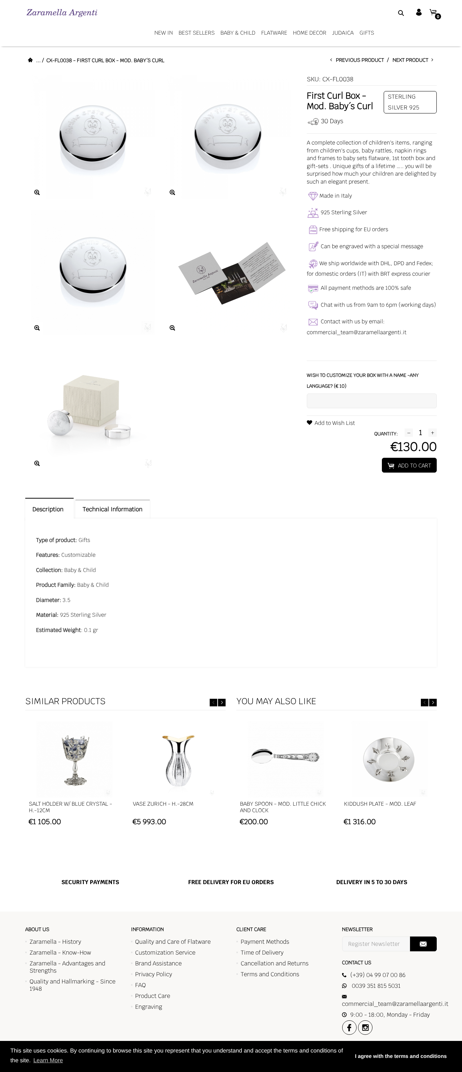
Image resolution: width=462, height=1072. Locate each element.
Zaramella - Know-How (60, 952)
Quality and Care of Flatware (173, 942)
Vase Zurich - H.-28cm (163, 804)
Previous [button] (213, 702)
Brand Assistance (158, 963)
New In (163, 33)
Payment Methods (265, 942)
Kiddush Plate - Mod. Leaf (380, 804)
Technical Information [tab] (112, 509)
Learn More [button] (48, 1061)
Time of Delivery (262, 952)
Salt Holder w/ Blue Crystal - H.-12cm (70, 807)
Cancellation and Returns (275, 963)
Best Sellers (197, 33)
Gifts (366, 33)
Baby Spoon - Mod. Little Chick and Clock (283, 807)
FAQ (140, 985)
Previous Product (361, 60)
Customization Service (165, 952)
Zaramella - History (55, 942)
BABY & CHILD (238, 33)
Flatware (274, 33)
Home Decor (309, 33)
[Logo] (62, 12)
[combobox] (392, 12)
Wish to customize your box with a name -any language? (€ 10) (363, 380)
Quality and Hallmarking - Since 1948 (73, 985)
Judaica (343, 33)
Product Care (152, 996)
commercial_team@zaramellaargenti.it (356, 332)
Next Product (412, 60)
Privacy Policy (153, 974)
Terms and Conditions (270, 974)
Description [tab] (49, 509)
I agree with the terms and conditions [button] (400, 1056)
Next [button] (222, 702)
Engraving (148, 1007)
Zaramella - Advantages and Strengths (67, 967)
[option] (74, 776)
